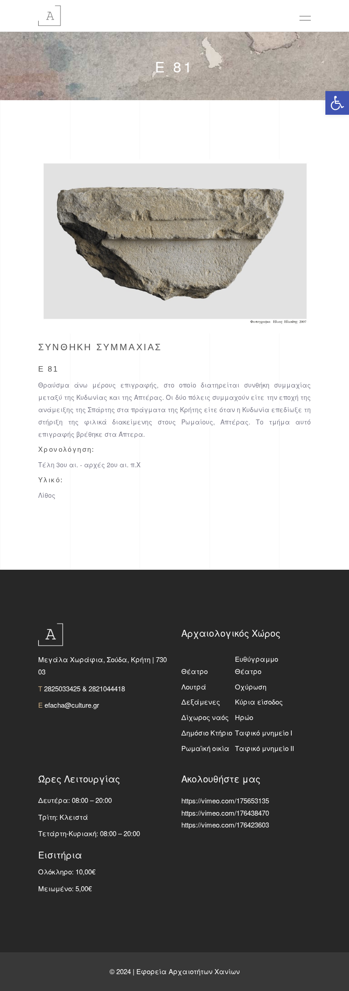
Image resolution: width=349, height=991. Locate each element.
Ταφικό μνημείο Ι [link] (263, 732)
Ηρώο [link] (244, 717)
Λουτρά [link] (193, 686)
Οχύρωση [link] (250, 686)
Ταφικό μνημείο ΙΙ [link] (264, 748)
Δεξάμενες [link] (200, 701)
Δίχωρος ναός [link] (205, 717)
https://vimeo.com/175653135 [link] (225, 800)
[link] (337, 103)
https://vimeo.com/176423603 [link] (225, 824)
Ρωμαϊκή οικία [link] (205, 748)
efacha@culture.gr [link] (72, 705)
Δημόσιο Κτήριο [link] (206, 732)
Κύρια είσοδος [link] (259, 701)
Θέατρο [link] (194, 671)
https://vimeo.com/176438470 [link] (225, 812)
